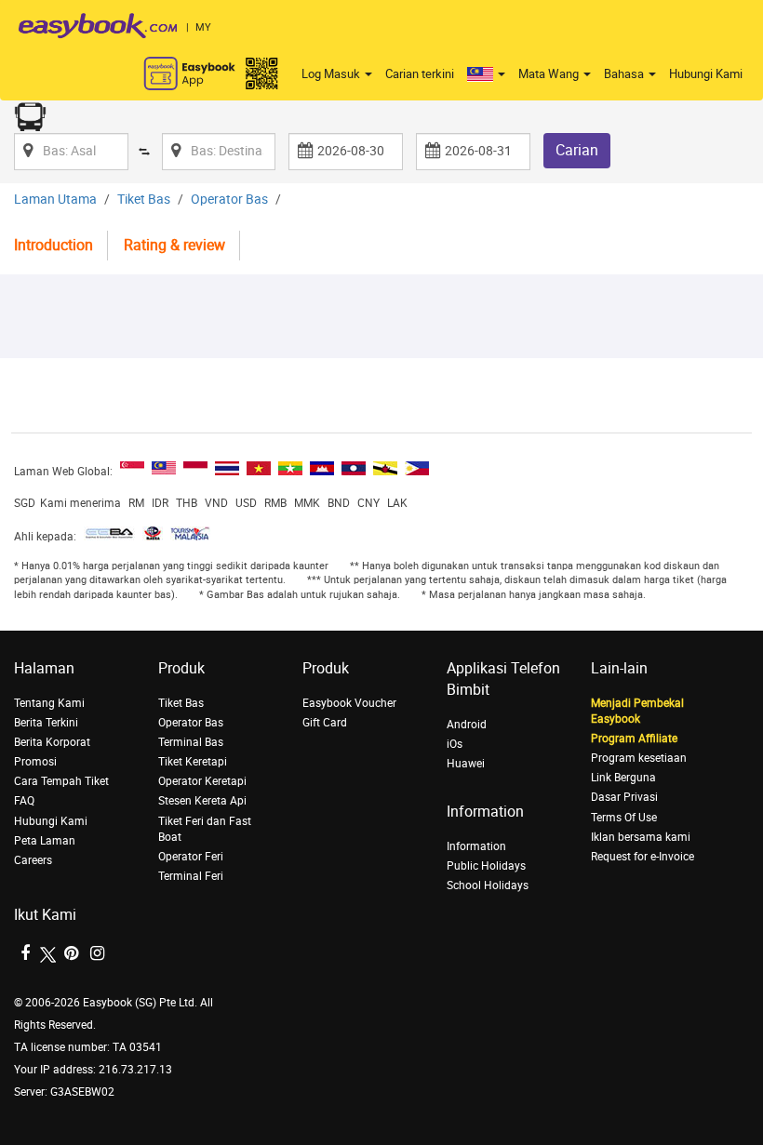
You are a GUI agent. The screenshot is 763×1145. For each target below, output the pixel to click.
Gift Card (324, 722)
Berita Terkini (46, 722)
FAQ (24, 800)
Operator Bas (229, 199)
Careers (33, 860)
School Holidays (488, 885)
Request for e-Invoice (642, 856)
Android (467, 724)
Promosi (35, 761)
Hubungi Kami (706, 74)
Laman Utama (55, 199)
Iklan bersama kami (640, 837)
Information (476, 846)
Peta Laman (44, 840)
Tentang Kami (49, 703)
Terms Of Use (624, 817)
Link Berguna (623, 777)
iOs (454, 744)
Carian (577, 150)
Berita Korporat (52, 742)
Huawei (466, 763)
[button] (486, 74)
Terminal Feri (190, 876)
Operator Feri (190, 856)
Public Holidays (486, 865)
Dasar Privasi (624, 797)
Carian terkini (419, 74)
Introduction (53, 245)
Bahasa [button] (625, 74)
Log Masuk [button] (332, 74)
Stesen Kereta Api (202, 800)
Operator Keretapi (202, 781)
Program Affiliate (634, 738)
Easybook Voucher (349, 703)
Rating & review (174, 245)
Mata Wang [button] (550, 74)
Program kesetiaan (639, 758)
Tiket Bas (143, 199)
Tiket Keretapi (192, 761)
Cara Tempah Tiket (61, 781)
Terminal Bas (190, 742)
